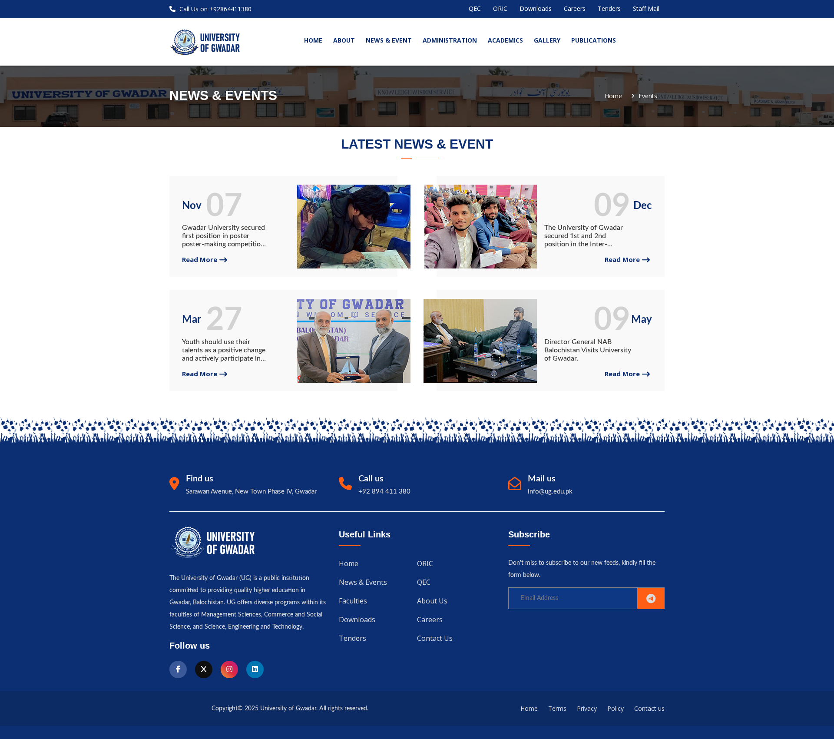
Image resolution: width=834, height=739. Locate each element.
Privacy (587, 708)
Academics (505, 40)
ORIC (500, 8)
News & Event (389, 40)
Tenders (609, 8)
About (344, 40)
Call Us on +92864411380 (215, 9)
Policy (615, 708)
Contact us (435, 638)
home (313, 40)
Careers (575, 8)
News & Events (363, 582)
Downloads (536, 8)
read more (199, 259)
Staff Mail (646, 8)
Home (613, 96)
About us (432, 601)
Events (648, 96)
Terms (557, 708)
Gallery (547, 40)
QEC (475, 8)
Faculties (353, 601)
